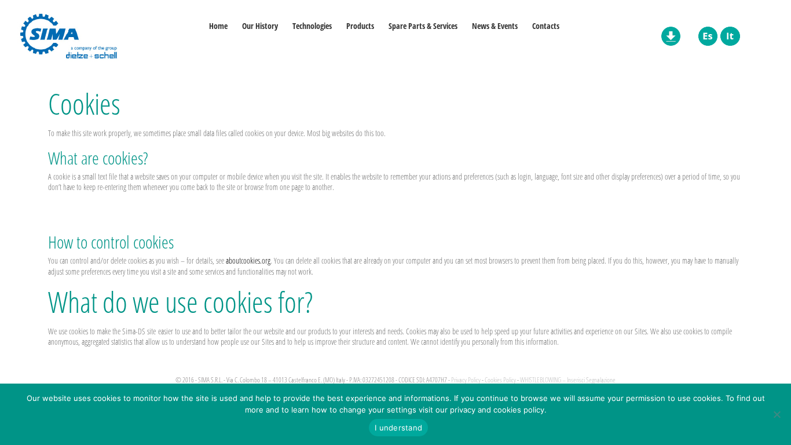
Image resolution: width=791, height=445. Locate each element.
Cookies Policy (500, 379)
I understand (398, 427)
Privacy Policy (466, 379)
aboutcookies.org (248, 260)
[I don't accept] (776, 414)
